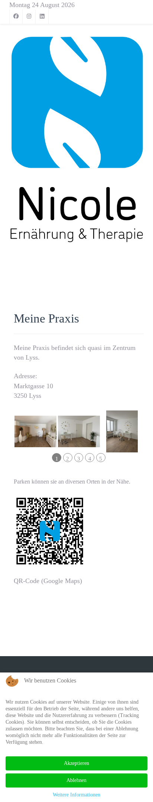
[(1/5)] (35, 431)
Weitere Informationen (76, 795)
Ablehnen (76, 780)
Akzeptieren (76, 763)
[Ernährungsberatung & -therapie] (76, 139)
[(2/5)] (79, 431)
